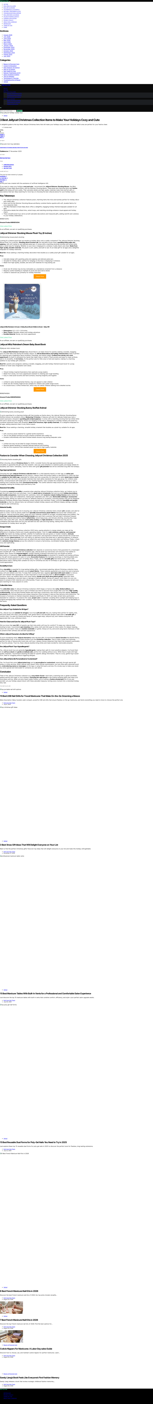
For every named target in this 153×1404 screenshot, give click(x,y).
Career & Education (10, 18)
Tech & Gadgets (9, 76)
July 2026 (7, 37)
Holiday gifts (7, 166)
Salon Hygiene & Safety (11, 16)
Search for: (3, 109)
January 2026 (8, 45)
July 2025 (7, 56)
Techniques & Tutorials (11, 9)
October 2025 (8, 51)
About (6, 88)
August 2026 (8, 35)
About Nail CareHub (10, 22)
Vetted (6, 4)
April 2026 (7, 42)
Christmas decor (9, 164)
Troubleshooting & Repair (12, 13)
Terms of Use (8, 25)
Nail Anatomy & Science (11, 14)
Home (5, 27)
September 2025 (9, 53)
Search (20, 111)
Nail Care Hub (4, 1)
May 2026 (7, 40)
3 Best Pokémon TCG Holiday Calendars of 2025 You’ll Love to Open (14, 147)
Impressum (7, 23)
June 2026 (7, 38)
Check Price (40, 276)
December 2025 (9, 47)
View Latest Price (6, 226)
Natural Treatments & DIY (12, 11)
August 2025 (8, 54)
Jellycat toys (8, 168)
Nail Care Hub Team (5, 158)
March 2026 (8, 44)
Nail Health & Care (10, 6)
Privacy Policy (8, 20)
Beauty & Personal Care (11, 64)
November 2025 (9, 49)
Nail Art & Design (9, 7)
